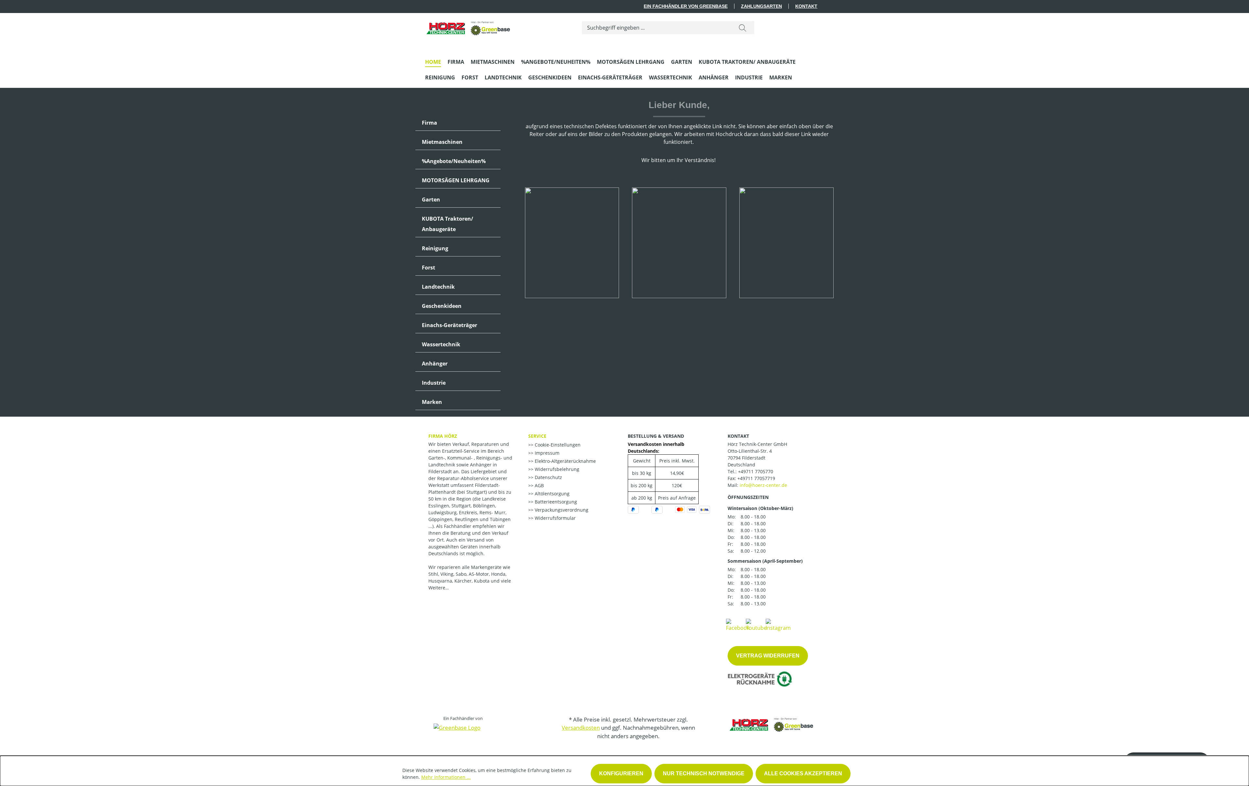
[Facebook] (737, 624)
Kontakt (806, 6)
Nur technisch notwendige (704, 773)
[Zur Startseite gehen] (468, 26)
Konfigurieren (621, 773)
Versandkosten (581, 727)
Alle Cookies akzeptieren (803, 773)
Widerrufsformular (554, 518)
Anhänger (435, 363)
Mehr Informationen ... (446, 777)
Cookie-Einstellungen (557, 445)
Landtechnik (438, 286)
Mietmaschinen (442, 141)
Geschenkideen (442, 306)
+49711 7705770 (755, 471)
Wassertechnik (441, 344)
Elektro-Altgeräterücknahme (564, 461)
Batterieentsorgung (555, 502)
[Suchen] (742, 27)
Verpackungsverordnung (560, 510)
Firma (429, 122)
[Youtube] (756, 624)
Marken (432, 402)
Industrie (434, 382)
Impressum (546, 453)
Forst (428, 267)
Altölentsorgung (551, 493)
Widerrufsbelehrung (556, 469)
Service (537, 436)
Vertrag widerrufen (767, 655)
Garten (431, 199)
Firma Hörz (442, 436)
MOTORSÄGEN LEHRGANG (456, 180)
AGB (538, 485)
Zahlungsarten (761, 6)
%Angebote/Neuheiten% (454, 161)
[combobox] (656, 27)
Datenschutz (547, 477)
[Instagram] (778, 624)
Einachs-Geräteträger (449, 325)
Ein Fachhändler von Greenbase (686, 6)
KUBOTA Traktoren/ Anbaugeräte (447, 224)
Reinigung (435, 248)
